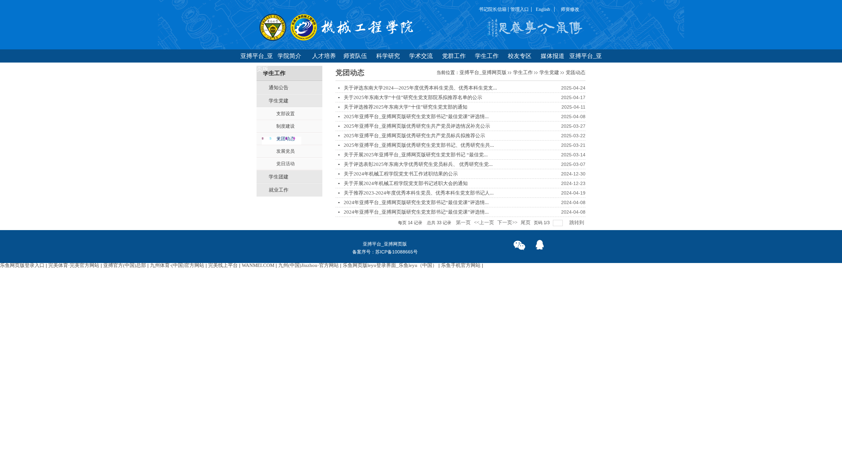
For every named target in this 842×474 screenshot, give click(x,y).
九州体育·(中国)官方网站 (177, 265)
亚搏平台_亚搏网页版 (483, 72)
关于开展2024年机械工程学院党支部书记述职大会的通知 (406, 183)
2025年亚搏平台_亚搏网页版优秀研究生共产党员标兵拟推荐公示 (414, 135)
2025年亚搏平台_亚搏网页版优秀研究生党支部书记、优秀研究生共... (419, 145)
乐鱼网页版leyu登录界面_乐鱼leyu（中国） (390, 265)
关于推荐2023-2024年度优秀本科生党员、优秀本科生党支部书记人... (419, 193)
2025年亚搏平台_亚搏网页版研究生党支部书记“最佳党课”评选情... (416, 116)
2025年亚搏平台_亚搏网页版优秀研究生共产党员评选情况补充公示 (417, 126)
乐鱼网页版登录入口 (22, 265)
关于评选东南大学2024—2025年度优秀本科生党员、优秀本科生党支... (420, 88)
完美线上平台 (223, 265)
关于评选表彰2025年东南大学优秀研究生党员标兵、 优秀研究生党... (418, 164)
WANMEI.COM (258, 265)
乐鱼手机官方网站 (461, 265)
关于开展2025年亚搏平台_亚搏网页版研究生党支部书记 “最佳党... (416, 154)
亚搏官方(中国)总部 (124, 265)
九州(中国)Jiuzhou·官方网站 (308, 265)
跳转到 (577, 222)
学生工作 (523, 72)
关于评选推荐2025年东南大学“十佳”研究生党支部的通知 (405, 107)
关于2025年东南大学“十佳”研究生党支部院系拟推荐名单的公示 (413, 97)
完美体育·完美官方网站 (73, 265)
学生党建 (549, 72)
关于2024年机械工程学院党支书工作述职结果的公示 (401, 173)
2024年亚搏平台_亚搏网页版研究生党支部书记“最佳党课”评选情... (416, 202)
